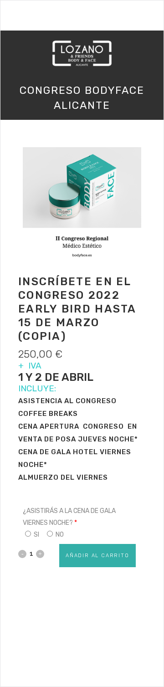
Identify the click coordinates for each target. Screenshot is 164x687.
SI (35, 534)
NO (59, 534)
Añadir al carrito (97, 556)
